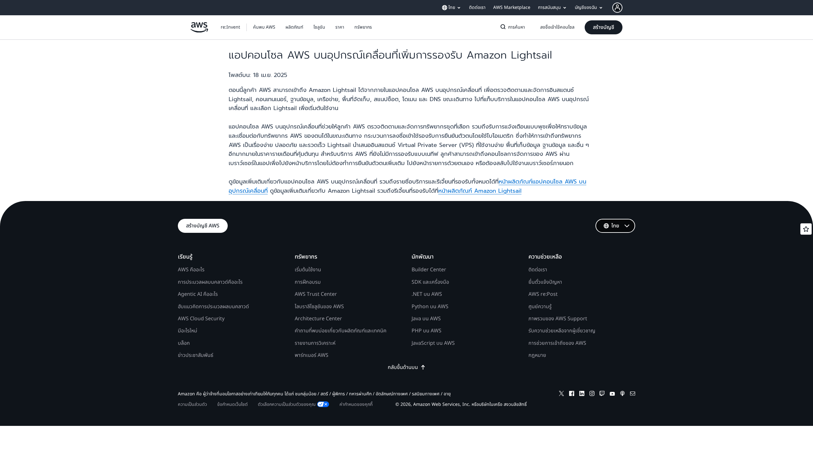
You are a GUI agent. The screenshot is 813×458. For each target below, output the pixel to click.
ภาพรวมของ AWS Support (557, 319)
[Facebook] (571, 394)
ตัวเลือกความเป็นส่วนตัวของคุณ (287, 404)
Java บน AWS (426, 319)
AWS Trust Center (316, 294)
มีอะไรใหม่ (187, 331)
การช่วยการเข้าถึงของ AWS (557, 343)
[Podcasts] (622, 394)
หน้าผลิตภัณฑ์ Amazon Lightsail (479, 190)
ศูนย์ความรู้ (540, 306)
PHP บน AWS (426, 331)
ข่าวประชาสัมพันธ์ (195, 355)
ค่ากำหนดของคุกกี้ (356, 404)
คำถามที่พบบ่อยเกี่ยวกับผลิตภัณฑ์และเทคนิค (340, 331)
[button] (264, 27)
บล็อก (184, 343)
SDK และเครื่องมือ (430, 282)
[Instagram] (592, 394)
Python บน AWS (430, 306)
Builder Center (429, 270)
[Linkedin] (581, 394)
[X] (561, 394)
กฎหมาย (537, 355)
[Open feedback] (806, 229)
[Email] (632, 394)
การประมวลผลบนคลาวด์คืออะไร (210, 282)
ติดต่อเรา (537, 270)
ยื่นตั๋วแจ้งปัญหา (545, 282)
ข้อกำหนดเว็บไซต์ (232, 404)
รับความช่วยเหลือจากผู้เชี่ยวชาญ (561, 331)
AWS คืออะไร (191, 270)
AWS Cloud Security (201, 319)
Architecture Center (318, 319)
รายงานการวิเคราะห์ (315, 343)
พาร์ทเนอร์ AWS (311, 355)
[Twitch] (602, 394)
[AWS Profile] (617, 8)
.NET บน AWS (427, 294)
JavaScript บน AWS (433, 343)
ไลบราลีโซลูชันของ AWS (319, 306)
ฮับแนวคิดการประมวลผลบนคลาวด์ (213, 306)
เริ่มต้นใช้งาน (308, 270)
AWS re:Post (543, 294)
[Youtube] (612, 394)
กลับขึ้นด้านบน (403, 367)
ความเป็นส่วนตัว (192, 404)
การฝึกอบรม (308, 282)
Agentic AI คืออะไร (198, 294)
